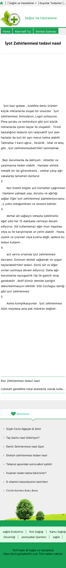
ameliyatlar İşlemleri (33, 537)
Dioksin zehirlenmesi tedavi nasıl (26, 455)
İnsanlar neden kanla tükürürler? (26, 473)
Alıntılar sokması (46, 31)
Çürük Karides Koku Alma (22, 490)
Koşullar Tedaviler (51, 3)
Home (6, 31)
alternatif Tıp (23, 31)
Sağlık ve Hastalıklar (21, 3)
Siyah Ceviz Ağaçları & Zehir (23, 429)
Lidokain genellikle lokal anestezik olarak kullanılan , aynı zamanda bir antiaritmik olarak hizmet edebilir (33, 389)
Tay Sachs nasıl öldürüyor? (23, 437)
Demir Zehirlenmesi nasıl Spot (25, 446)
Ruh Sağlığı (36, 531)
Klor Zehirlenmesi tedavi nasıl (20, 381)
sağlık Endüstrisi (13, 531)
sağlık (56, 537)
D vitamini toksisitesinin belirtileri (27, 481)
